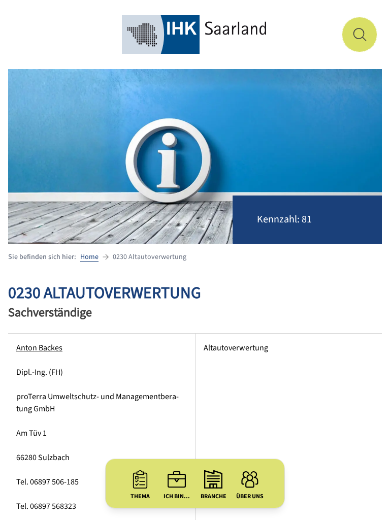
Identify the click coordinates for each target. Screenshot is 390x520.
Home (89, 257)
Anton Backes (39, 347)
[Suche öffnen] (359, 34)
